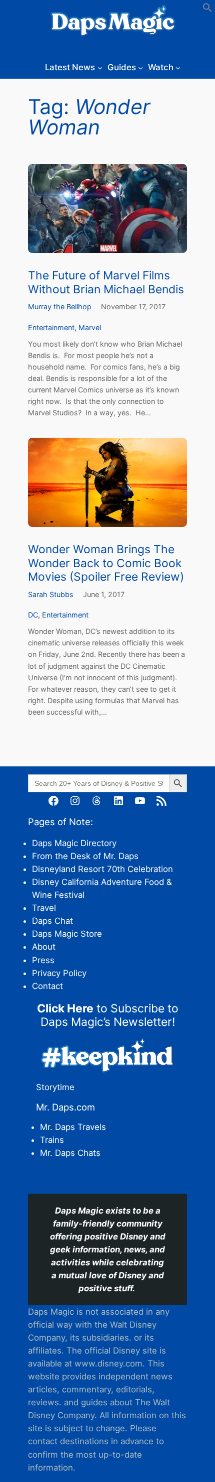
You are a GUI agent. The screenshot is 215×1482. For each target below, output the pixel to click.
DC (33, 615)
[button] (207, 9)
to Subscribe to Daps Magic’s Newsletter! (107, 1015)
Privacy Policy (59, 973)
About (44, 947)
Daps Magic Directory (74, 843)
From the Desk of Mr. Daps (85, 856)
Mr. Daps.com (65, 1107)
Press (43, 960)
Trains (52, 1140)
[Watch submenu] (178, 67)
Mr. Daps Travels (73, 1127)
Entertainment (51, 327)
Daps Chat (52, 921)
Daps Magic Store (67, 934)
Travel (44, 908)
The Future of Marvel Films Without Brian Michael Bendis (106, 282)
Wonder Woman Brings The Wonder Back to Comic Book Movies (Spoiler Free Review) (106, 563)
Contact (47, 986)
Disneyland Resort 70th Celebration (102, 869)
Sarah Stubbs (51, 594)
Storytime (55, 1087)
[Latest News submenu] (100, 67)
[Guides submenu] (140, 67)
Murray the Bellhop (60, 306)
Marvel (89, 327)
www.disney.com (108, 1363)
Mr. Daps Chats (70, 1153)
